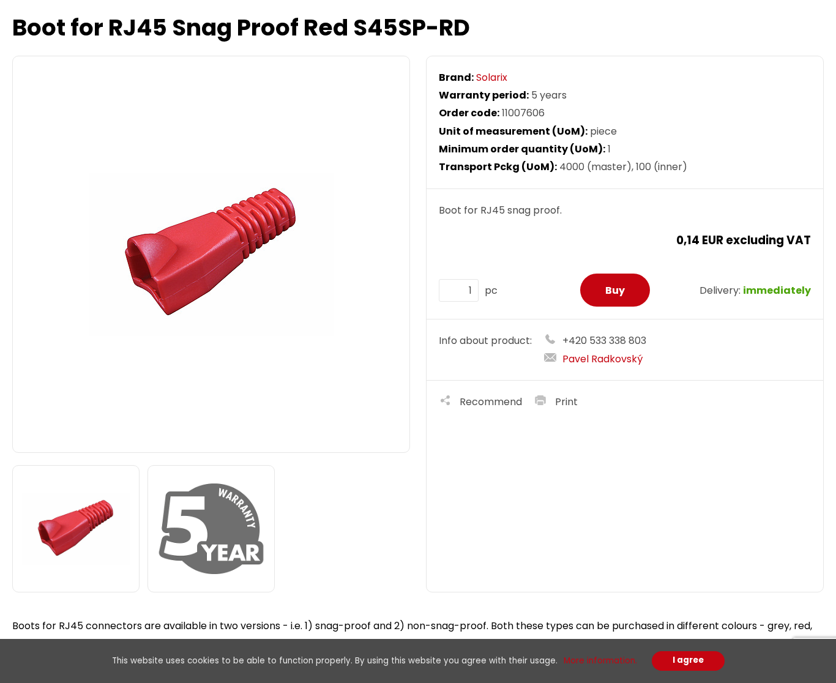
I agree (688, 660)
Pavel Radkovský (602, 359)
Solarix (491, 77)
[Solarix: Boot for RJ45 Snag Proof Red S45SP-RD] (211, 254)
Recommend (491, 402)
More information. (600, 660)
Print (566, 402)
